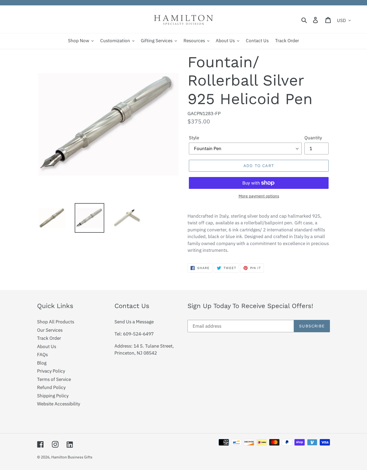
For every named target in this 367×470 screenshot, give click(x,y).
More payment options (259, 196)
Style (194, 138)
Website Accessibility (58, 404)
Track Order (49, 338)
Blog (41, 363)
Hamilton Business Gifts (71, 457)
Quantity (313, 138)
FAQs (42, 355)
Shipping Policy (53, 396)
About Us (46, 346)
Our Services (50, 330)
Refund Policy (51, 387)
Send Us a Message (134, 322)
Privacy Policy (51, 371)
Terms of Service (54, 379)
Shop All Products (55, 322)
